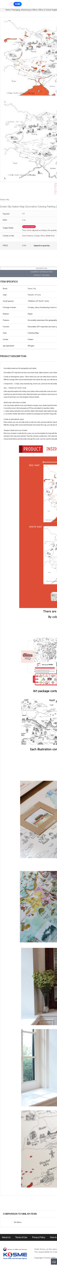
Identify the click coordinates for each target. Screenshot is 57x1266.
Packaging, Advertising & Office (24, 10)
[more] (39, 1214)
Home (8, 10)
